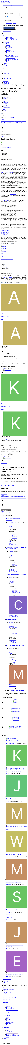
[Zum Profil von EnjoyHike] (16, 971)
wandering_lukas (10, 856)
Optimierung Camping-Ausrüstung (14, 882)
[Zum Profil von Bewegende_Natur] (11, 738)
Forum (7, 43)
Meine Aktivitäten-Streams (12, 56)
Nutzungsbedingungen (8, 989)
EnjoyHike (8, 976)
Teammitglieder (9, 47)
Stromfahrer (12, 641)
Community (6, 42)
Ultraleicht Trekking (5, 2)
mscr (7, 829)
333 (7, 347)
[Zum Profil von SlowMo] (16, 907)
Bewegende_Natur (10, 743)
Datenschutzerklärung (8, 987)
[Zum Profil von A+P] (14, 310)
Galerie (8, 45)
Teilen (2, 119)
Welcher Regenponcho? (11, 798)
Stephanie (10, 622)
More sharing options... (6, 134)
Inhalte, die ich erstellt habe (12, 59)
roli (2, 256)
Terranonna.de (4, 463)
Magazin (5, 35)
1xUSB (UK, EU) (5, 230)
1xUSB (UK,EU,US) (5, 233)
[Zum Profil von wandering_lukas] (16, 851)
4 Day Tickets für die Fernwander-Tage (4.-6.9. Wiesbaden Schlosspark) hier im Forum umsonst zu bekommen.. (15, 770)
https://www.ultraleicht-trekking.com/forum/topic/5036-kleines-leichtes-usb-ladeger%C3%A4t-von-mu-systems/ (13, 121)
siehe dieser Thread (7, 277)
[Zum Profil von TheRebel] (12, 569)
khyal (2, 403)
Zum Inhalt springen (5, 1)
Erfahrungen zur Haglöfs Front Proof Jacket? (16, 826)
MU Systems (13, 194)
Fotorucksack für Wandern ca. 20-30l (14, 974)
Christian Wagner (13, 615)
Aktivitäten (5, 54)
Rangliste (8, 50)
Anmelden (9, 20)
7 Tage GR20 (9, 917)
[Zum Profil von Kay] (10, 541)
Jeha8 (7, 801)
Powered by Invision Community (8, 992)
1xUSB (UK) (4, 234)
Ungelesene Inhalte (10, 58)
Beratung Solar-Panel (11, 619)
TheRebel (10, 551)
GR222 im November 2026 (12, 740)
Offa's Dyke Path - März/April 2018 (15, 645)
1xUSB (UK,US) (5, 232)
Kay (10, 543)
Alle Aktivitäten (9, 55)
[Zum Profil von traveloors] (9, 914)
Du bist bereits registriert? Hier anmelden (13, 5)
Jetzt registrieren (7, 31)
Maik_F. (10, 648)
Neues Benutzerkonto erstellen (7, 485)
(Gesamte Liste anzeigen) (17, 690)
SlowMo (8, 912)
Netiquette (8, 46)
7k (6, 439)
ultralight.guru (3, 282)
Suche (7, 60)
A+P (2, 313)
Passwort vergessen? (11, 23)
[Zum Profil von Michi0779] (16, 879)
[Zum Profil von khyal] (14, 401)
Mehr (7, 41)
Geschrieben (7, 147)
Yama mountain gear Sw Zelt (13, 909)
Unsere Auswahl (10, 51)
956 (7, 267)
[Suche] (1, 71)
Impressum (5, 990)
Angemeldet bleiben (10, 17)
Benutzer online (9, 48)
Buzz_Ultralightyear (13, 522)
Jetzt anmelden (4, 494)
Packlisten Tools (10, 38)
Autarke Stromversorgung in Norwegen (16, 574)
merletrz (10, 577)
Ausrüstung (11, 117)
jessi (7, 948)
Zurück (8, 1004)
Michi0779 (8, 884)
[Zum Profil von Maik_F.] (18, 683)
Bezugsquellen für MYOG (12, 39)
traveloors (8, 919)
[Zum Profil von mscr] (16, 824)
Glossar (5, 63)
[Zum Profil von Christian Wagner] (18, 614)
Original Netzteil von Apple (7, 172)
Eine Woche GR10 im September (13, 854)
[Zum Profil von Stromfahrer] (12, 640)
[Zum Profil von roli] (2, 253)
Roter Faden (9, 37)
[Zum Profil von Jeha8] (16, 796)
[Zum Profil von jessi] (16, 942)
